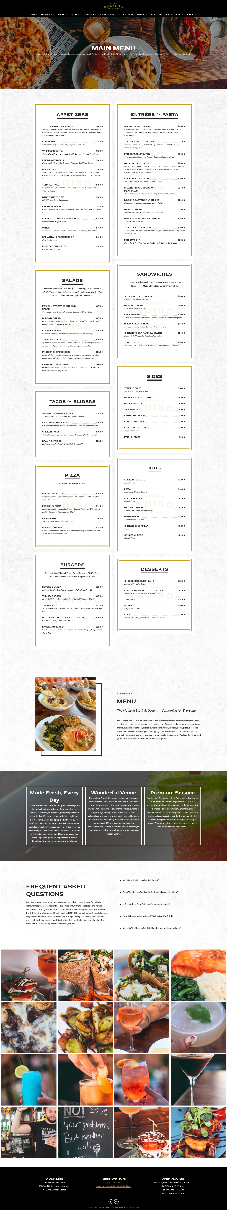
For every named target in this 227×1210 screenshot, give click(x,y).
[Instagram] (116, 1201)
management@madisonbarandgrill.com (113, 1186)
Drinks (75, 14)
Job (153, 14)
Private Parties (110, 14)
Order (141, 14)
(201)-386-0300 (113, 1182)
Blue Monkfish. (133, 1207)
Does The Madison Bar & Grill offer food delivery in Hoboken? (150, 892)
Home (34, 14)
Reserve (128, 14)
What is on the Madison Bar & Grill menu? (141, 880)
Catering (90, 14)
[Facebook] (111, 1201)
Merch (180, 14)
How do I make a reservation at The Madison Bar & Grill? (148, 916)
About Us (46, 14)
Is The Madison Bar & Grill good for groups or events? (146, 904)
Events (191, 14)
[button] (159, 880)
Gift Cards (165, 14)
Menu (61, 14)
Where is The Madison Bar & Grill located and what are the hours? (152, 928)
